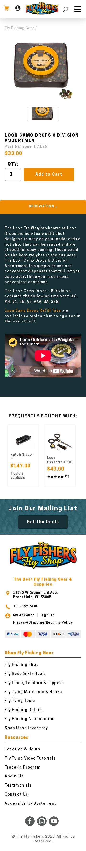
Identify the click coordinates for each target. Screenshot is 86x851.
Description (41, 206)
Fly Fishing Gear (19, 28)
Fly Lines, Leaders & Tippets (34, 683)
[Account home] (18, 8)
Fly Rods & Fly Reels (25, 674)
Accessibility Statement (30, 804)
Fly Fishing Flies (22, 665)
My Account (23, 615)
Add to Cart (48, 174)
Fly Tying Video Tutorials (30, 758)
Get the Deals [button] (43, 522)
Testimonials (18, 785)
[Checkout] (6, 8)
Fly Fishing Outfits (24, 710)
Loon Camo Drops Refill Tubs (33, 311)
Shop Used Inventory (26, 728)
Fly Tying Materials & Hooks (33, 692)
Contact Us (16, 795)
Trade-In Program (23, 768)
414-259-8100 (25, 606)
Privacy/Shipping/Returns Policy (43, 623)
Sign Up (47, 615)
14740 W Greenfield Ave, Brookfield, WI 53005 (35, 595)
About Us (14, 776)
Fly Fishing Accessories (30, 719)
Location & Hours (23, 749)
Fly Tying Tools (20, 701)
